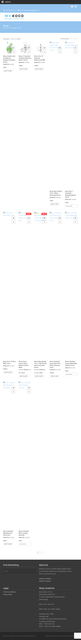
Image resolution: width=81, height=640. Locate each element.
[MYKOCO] (12, 16)
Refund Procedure (45, 581)
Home (5, 28)
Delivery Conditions (45, 579)
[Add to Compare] (13, 52)
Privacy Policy (7, 594)
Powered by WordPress (52, 636)
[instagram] (75, 7)
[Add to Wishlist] (13, 48)
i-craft (65, 636)
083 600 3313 (11, 10)
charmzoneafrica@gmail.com (29, 10)
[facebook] (72, 7)
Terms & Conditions (9, 592)
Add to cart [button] (8, 71)
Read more (69, 206)
